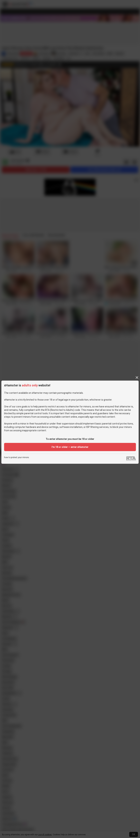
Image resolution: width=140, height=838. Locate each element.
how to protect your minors (16, 457)
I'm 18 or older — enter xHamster (70, 447)
